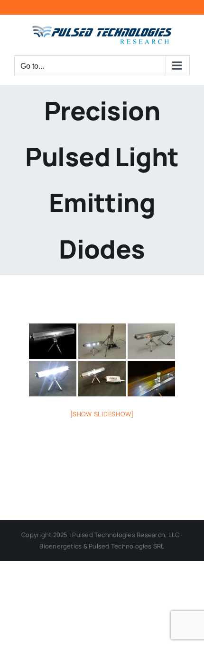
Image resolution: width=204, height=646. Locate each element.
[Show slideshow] (102, 414)
